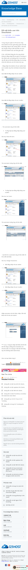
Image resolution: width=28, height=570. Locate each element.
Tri (4, 434)
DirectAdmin (17, 364)
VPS (6, 37)
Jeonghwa (17, 35)
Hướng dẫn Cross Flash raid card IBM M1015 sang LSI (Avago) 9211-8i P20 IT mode (14, 423)
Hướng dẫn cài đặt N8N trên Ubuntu (13, 390)
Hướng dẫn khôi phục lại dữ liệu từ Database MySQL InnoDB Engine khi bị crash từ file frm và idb (13, 429)
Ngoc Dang (7, 520)
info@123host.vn (5, 561)
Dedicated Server (11, 37)
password (9, 364)
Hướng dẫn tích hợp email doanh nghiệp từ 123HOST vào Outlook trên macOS (14, 469)
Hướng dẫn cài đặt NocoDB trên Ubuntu (14, 384)
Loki (5, 525)
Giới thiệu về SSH (10, 505)
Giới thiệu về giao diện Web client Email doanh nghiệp (14, 491)
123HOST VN (7, 515)
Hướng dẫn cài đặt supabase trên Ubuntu (14, 387)
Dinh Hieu (6, 535)
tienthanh (6, 530)
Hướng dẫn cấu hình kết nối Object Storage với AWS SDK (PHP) (14, 475)
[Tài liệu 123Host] (10, 3)
